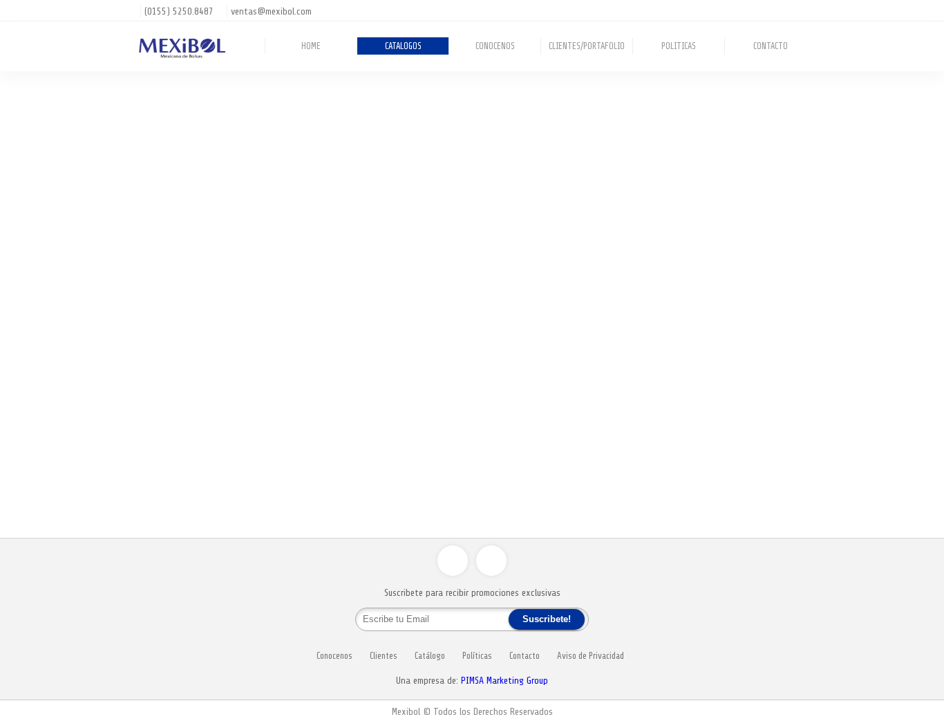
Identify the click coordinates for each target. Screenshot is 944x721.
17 (708, 495)
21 (758, 495)
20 (746, 495)
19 (733, 495)
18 (721, 495)
